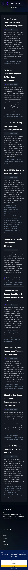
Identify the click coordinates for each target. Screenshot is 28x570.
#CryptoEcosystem (9, 211)
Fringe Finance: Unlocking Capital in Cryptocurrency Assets (14, 22)
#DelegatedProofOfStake (11, 220)
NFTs (5, 282)
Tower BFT (20, 284)
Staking (6, 497)
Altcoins (8, 61)
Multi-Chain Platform (10, 490)
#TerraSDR (7, 228)
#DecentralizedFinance (11, 218)
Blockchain (14, 384)
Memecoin (17, 161)
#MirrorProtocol (8, 224)
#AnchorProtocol (11, 205)
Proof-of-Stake (18, 63)
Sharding (19, 495)
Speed (14, 284)
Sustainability (8, 341)
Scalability (17, 230)
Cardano (8, 330)
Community (15, 330)
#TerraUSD (14, 228)
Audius (8, 278)
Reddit (4, 541)
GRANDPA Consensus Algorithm (13, 488)
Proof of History (12, 282)
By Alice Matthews (12, 29)
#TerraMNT (14, 226)
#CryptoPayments (9, 214)
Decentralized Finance (17, 278)
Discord (4, 535)
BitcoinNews (6, 524)
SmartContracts (8, 232)
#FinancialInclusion (9, 222)
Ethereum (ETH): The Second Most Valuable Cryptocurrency (13, 351)
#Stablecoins (17, 224)
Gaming (6, 280)
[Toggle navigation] (3, 3)
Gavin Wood (9, 486)
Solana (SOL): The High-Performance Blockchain (14, 242)
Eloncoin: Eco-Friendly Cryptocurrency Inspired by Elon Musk (13, 126)
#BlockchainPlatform (10, 207)
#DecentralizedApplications (12, 216)
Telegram (4, 538)
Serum (6, 284)
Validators (12, 497)
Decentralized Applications (12, 333)
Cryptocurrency (16, 61)
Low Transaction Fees (15, 280)
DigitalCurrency (8, 63)
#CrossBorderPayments (11, 209)
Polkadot (13, 495)
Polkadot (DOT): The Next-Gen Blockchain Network (12, 449)
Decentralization (18, 386)
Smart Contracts (15, 339)
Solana (10, 284)
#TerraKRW (7, 226)
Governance (7, 335)
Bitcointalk (5, 544)
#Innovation (18, 222)
